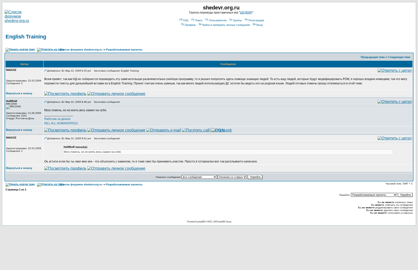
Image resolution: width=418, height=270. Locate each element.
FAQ (185, 20)
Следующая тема (399, 57)
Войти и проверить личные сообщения (226, 24)
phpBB (201, 221)
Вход (259, 24)
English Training (26, 37)
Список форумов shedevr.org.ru (81, 49)
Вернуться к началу (19, 93)
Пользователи (217, 20)
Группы (237, 20)
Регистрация (256, 20)
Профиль (190, 24)
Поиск (198, 20)
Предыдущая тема (373, 57)
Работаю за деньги (57, 119)
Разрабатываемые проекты (124, 49)
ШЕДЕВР (246, 12)
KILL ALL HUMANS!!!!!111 (61, 123)
